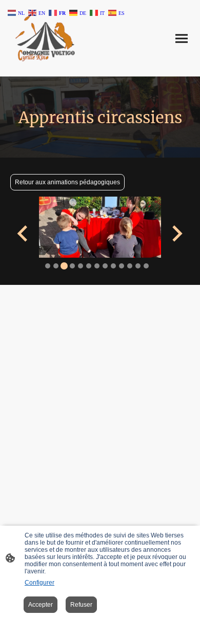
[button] (17, 12)
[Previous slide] (23, 233)
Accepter (40, 604)
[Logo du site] (44, 38)
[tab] (47, 265)
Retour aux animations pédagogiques (67, 182)
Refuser (81, 604)
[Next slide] (176, 233)
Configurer (39, 582)
